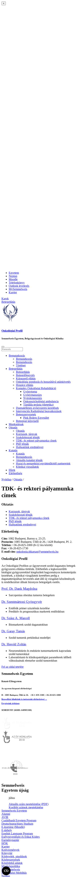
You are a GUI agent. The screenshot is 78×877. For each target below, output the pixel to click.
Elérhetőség (15, 473)
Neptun (13, 276)
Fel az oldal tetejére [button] (12, 666)
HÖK (4, 843)
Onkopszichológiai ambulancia (41, 401)
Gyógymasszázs (32, 394)
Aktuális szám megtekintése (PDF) (28, 804)
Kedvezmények (10, 849)
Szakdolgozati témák (28, 437)
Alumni (5, 813)
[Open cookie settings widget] (6, 870)
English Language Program (17, 833)
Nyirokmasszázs (32, 398)
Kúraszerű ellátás (26, 378)
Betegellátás (15, 368)
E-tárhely (6, 830)
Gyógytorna (30, 391)
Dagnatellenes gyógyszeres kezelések (37, 407)
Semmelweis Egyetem (14, 810)
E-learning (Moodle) (13, 826)
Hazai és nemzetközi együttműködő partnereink (43, 463)
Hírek (12, 470)
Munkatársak (16, 424)
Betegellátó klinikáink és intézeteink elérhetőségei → (24, 699)
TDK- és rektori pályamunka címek (36, 440)
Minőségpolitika (10, 866)
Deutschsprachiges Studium (17, 823)
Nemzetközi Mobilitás (14, 872)
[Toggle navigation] (2, 346)
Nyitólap (6, 479)
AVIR (4, 817)
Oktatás (13, 427)
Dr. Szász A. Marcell (15, 618)
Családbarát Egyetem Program (18, 820)
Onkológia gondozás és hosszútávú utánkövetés (43, 381)
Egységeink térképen (10, 703)
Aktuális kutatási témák (29, 460)
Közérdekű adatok (11, 862)
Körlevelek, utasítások (14, 856)
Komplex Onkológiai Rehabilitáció (36, 388)
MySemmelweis (18, 289)
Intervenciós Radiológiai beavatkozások (38, 411)
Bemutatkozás (17, 355)
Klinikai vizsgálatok (27, 466)
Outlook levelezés (19, 285)
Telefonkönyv (17, 282)
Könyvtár (6, 853)
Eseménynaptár (10, 840)
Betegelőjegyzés (25, 375)
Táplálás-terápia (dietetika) (38, 404)
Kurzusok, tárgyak (26, 434)
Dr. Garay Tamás (13, 631)
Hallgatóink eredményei (29, 447)
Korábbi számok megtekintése (26, 807)
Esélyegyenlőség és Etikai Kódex (20, 836)
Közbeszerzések (10, 859)
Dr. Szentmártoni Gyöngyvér (21, 602)
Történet (21, 365)
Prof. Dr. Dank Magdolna (19, 589)
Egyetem (14, 272)
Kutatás (13, 450)
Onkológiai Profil (11, 330)
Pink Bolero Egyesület (36, 417)
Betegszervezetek (26, 414)
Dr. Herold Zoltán (13, 644)
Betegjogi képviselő (27, 421)
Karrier (13, 292)
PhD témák (22, 443)
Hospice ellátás (24, 385)
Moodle (13, 279)
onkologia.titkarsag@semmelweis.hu (37, 551)
